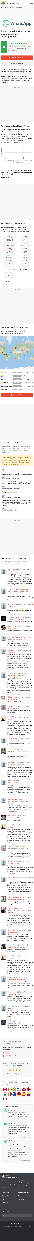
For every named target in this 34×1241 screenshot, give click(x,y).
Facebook (21, 1199)
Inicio (2, 7)
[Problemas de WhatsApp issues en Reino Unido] (29, 1089)
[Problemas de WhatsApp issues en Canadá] (5, 1089)
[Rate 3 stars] (17, 1070)
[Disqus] (17, 490)
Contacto (5, 1206)
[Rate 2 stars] (13, 1070)
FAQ (3, 1199)
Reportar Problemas (18, 58)
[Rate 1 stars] (10, 1070)
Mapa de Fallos (18, 63)
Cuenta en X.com (11, 1053)
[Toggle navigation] (31, 2)
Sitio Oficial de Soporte (13, 1056)
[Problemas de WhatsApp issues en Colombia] (29, 1094)
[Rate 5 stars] (23, 1070)
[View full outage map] (17, 352)
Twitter (20, 1196)
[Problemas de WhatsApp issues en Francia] (5, 1099)
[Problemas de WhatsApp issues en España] (24, 1094)
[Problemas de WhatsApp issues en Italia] (10, 1094)
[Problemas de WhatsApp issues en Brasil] (14, 1089)
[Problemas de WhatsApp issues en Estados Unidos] (19, 1089)
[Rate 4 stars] (20, 1070)
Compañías (10, 7)
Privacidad (5, 1202)
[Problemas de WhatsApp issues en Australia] (14, 1094)
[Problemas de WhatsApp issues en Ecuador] (24, 1089)
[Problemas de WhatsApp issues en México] (10, 1089)
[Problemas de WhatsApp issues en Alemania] (19, 1094)
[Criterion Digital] (17, 1223)
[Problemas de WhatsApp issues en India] (5, 1094)
